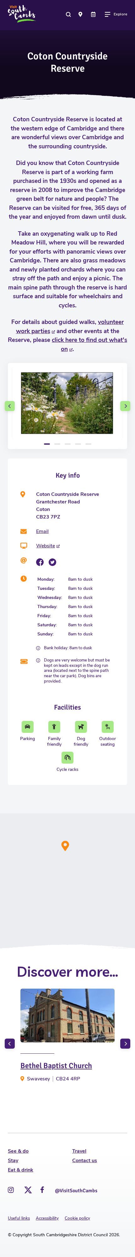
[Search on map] (81, 14)
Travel (79, 1151)
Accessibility (47, 1218)
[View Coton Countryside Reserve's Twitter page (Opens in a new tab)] (52, 562)
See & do (18, 1151)
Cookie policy (77, 1218)
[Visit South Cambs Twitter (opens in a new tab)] (27, 1188)
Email (42, 531)
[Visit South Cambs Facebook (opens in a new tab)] (42, 1190)
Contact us (84, 1160)
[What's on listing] (94, 14)
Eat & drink (20, 1169)
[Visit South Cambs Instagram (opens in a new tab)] (11, 1190)
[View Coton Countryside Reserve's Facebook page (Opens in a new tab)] (40, 562)
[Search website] (69, 14)
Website (45, 545)
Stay (13, 1160)
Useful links (19, 1218)
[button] (10, 406)
